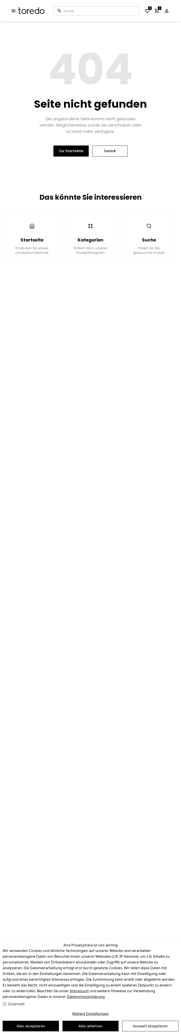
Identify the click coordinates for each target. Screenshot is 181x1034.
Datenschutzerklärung (86, 996)
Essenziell (16, 1003)
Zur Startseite (71, 150)
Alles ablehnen (90, 1026)
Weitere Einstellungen (90, 1013)
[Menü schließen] (13, 10)
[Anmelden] (166, 10)
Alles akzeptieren (31, 1026)
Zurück (110, 150)
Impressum (79, 990)
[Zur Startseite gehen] (31, 10)
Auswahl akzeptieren (150, 1026)
